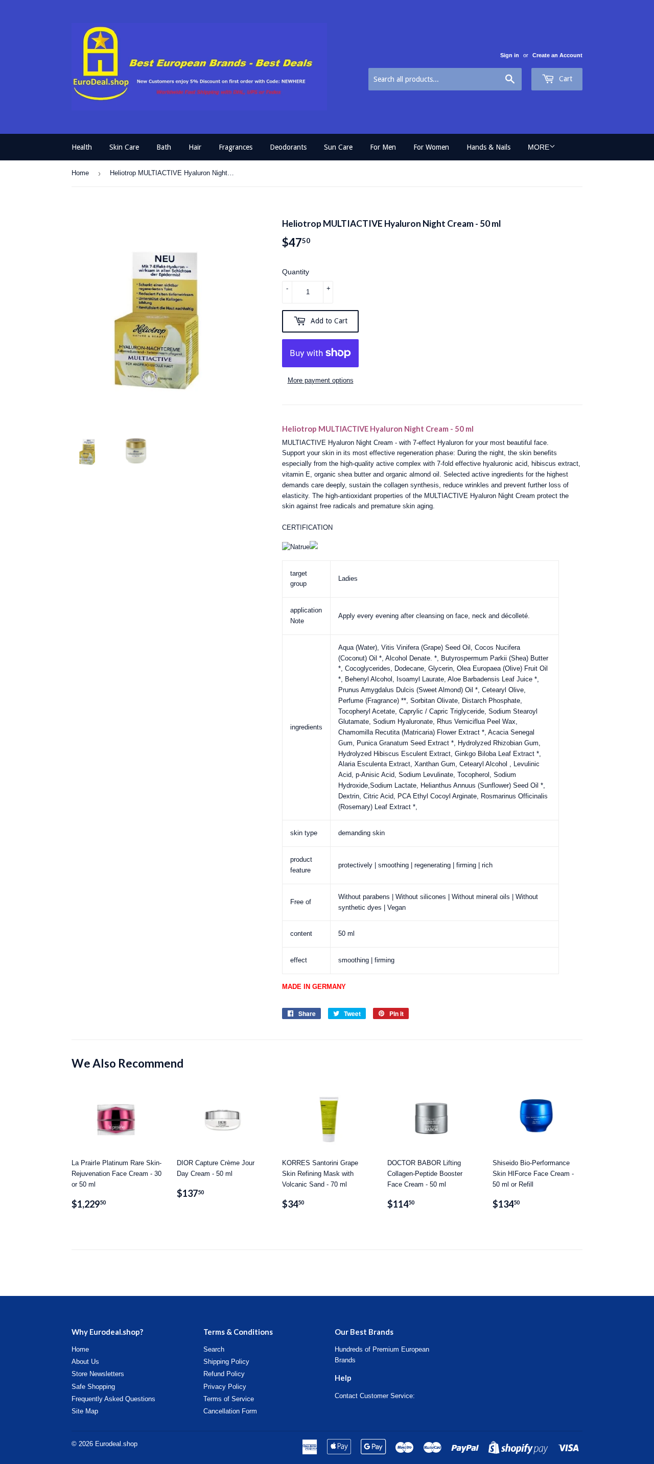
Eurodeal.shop (116, 1444)
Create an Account (557, 55)
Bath (163, 147)
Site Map (85, 1411)
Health (82, 147)
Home (80, 173)
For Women (431, 147)
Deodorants (288, 147)
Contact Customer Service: (375, 1396)
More (538, 147)
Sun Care (338, 147)
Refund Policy (224, 1374)
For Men (383, 147)
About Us (85, 1361)
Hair (195, 147)
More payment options (321, 380)
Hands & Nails (488, 147)
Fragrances (235, 147)
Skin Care (124, 147)
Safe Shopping (93, 1386)
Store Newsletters (98, 1374)
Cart (564, 79)
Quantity (295, 272)
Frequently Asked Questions (113, 1399)
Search (213, 1349)
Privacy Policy (224, 1386)
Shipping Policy (226, 1361)
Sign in (509, 55)
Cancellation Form (230, 1411)
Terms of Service (228, 1399)
